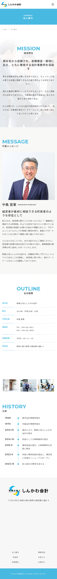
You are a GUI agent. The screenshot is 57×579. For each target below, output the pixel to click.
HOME (4, 29)
